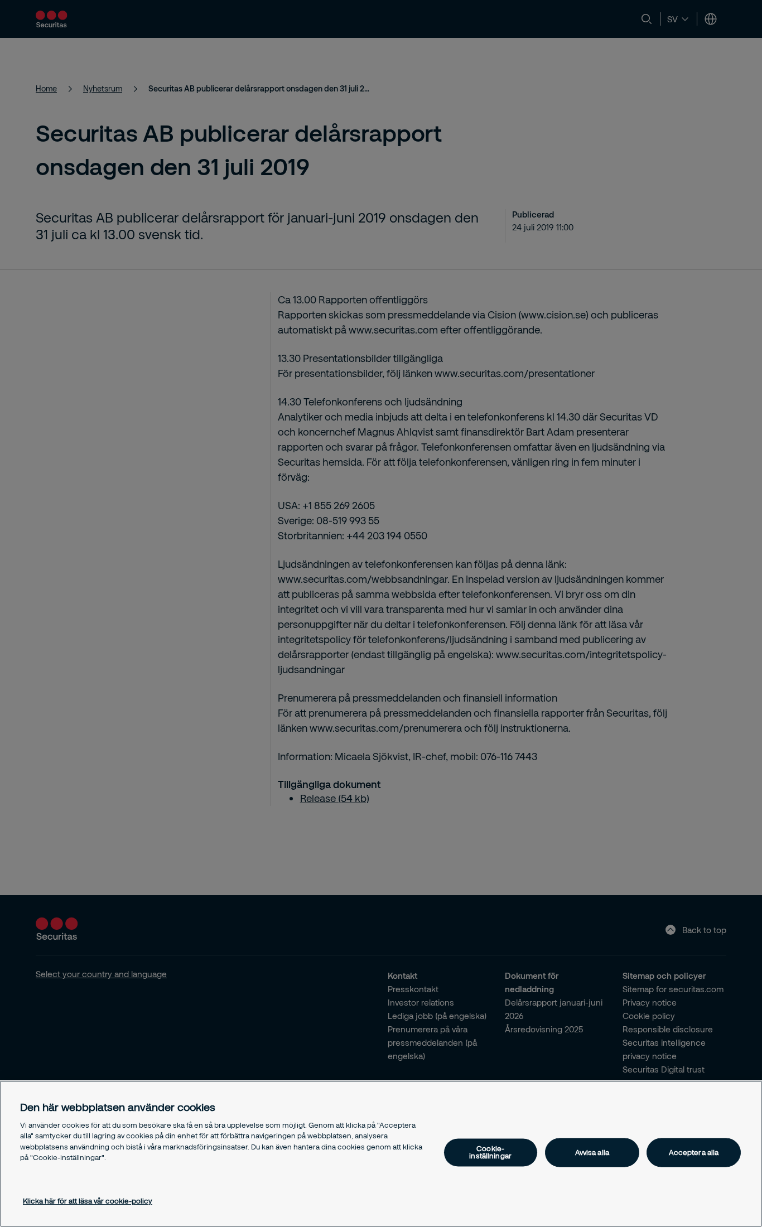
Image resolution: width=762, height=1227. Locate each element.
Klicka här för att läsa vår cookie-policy (87, 1200)
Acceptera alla (694, 1152)
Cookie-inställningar (490, 1152)
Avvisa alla (592, 1152)
